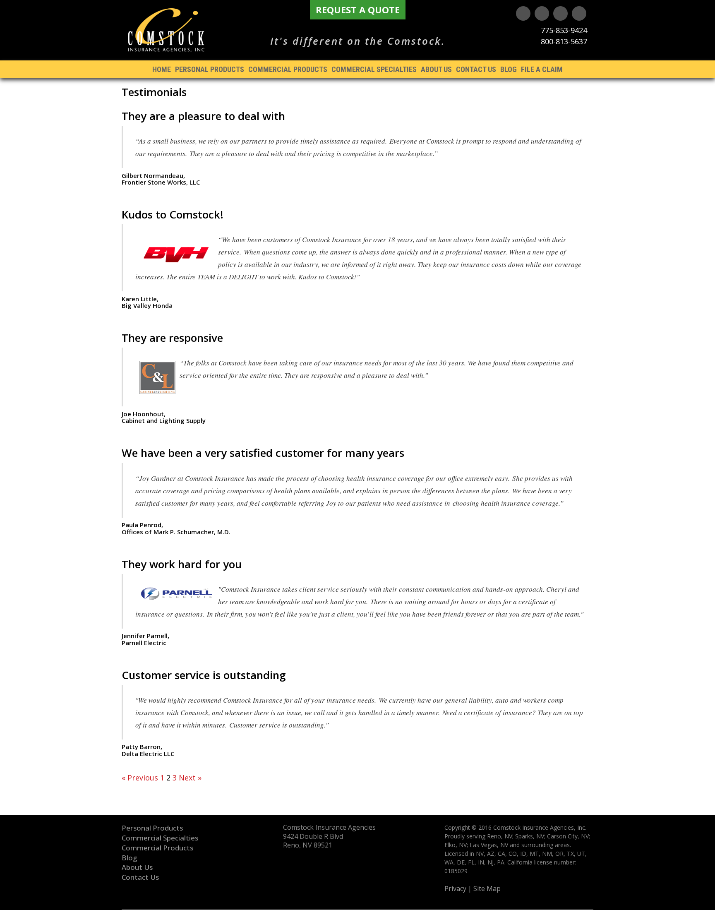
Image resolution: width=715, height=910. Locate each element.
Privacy (455, 888)
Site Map (487, 888)
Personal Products (209, 69)
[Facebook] (579, 13)
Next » (190, 778)
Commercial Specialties (374, 69)
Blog (508, 69)
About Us (436, 69)
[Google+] (523, 13)
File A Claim (542, 69)
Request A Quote (358, 9)
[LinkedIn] (560, 13)
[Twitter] (542, 13)
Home (161, 69)
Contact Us (476, 69)
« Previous (140, 778)
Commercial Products (287, 69)
